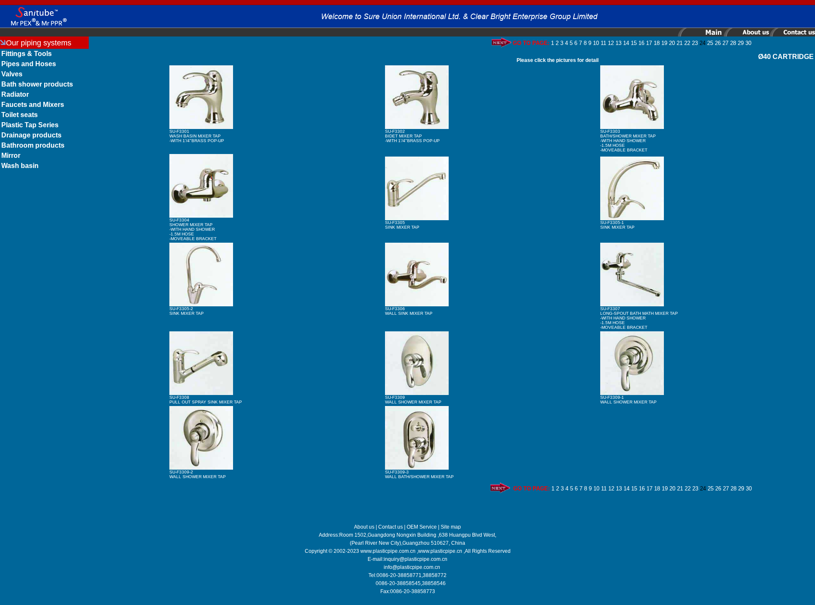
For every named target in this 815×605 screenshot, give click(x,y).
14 (626, 43)
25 (710, 43)
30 (748, 43)
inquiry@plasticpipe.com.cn (415, 559)
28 (733, 43)
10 (596, 43)
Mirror (10, 155)
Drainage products (31, 135)
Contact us (390, 527)
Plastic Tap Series (30, 125)
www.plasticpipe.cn (440, 551)
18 (657, 43)
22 (687, 43)
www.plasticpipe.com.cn (388, 551)
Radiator (15, 94)
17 (649, 43)
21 (680, 43)
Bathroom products (33, 145)
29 (741, 43)
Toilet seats (19, 114)
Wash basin (20, 165)
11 (603, 43)
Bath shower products (37, 84)
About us (364, 527)
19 (664, 43)
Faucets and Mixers (32, 104)
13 (618, 43)
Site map (451, 527)
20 (672, 43)
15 (634, 43)
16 (641, 43)
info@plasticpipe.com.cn (412, 567)
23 (695, 43)
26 (718, 43)
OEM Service (422, 527)
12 (611, 43)
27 (725, 43)
